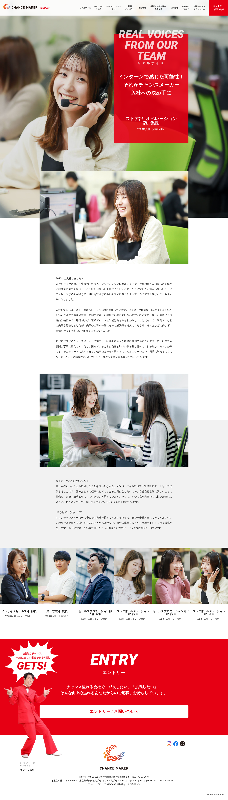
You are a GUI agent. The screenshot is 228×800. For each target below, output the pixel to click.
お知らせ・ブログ (186, 7)
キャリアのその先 (98, 7)
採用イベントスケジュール (199, 7)
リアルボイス (85, 8)
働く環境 (142, 8)
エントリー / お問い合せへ (114, 711)
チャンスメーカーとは (113, 7)
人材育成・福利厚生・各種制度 (158, 7)
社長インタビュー (130, 7)
